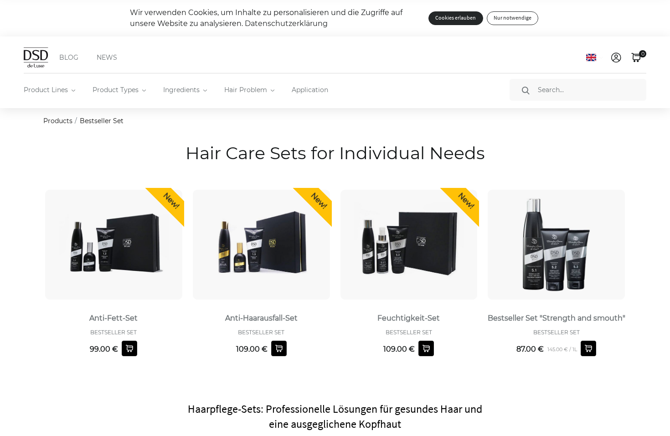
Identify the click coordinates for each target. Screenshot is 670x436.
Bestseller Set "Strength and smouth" (556, 318)
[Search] (525, 90)
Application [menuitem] (310, 90)
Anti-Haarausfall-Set (261, 318)
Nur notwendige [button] (512, 18)
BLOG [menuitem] (68, 57)
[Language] (594, 57)
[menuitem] (49, 89)
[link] (617, 57)
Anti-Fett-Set (113, 318)
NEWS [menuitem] (107, 57)
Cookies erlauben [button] (455, 18)
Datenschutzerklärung (286, 23)
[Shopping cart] (129, 348)
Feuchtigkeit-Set (408, 318)
